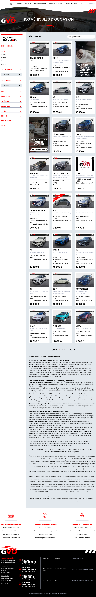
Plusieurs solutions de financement (82, 531)
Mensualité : (6, 96)
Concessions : (7, 46)
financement (59, 431)
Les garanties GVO (11, 524)
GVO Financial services (82, 527)
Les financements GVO (82, 524)
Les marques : (6, 70)
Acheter (19, 4)
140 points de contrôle (11, 534)
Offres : (4, 126)
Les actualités (47, 581)
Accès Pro (91, 4)
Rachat (28, 4)
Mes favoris (81, 4)
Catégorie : (5, 101)
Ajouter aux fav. (46, 43)
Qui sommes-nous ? (55, 4)
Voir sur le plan (5, 566)
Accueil (11, 4)
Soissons (70, 418)
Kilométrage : (6, 106)
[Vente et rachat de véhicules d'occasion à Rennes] (8, 19)
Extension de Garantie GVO (11, 538)
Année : (3, 111)
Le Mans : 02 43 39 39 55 (29, 569)
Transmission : (7, 121)
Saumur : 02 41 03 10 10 (28, 584)
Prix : (3, 91)
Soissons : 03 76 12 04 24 (28, 577)
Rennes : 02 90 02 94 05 (29, 562)
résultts (10, 38)
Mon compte (59, 581)
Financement (40, 4)
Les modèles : (6, 81)
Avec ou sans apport (82, 538)
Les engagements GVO (45, 524)
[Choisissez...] (11, 85)
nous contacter (69, 435)
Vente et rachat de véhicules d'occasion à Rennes (9, 550)
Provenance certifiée (11, 527)
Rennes (64, 418)
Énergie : (4, 116)
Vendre (57, 559)
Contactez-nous (71, 4)
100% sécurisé (82, 534)
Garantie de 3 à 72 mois (11, 531)
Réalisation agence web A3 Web (82, 580)
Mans (78, 418)
